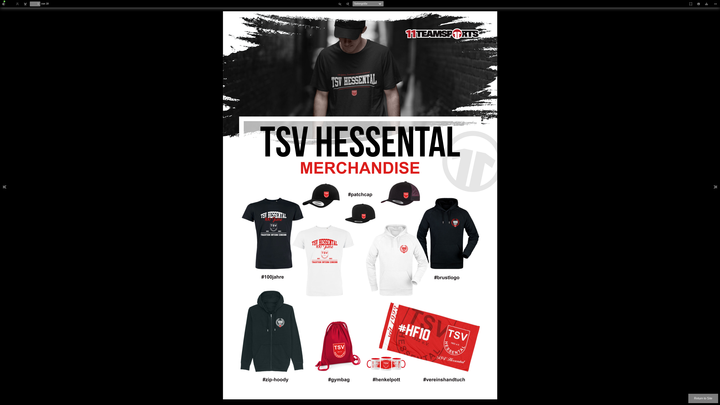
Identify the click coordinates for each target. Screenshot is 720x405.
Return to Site (703, 398)
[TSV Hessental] (682, 2)
